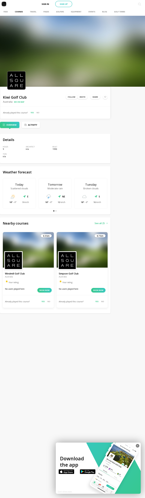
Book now (45, 290)
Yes (32, 112)
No (38, 112)
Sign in (45, 4)
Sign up (64, 4)
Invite (82, 97)
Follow (71, 97)
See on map (19, 102)
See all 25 (100, 223)
